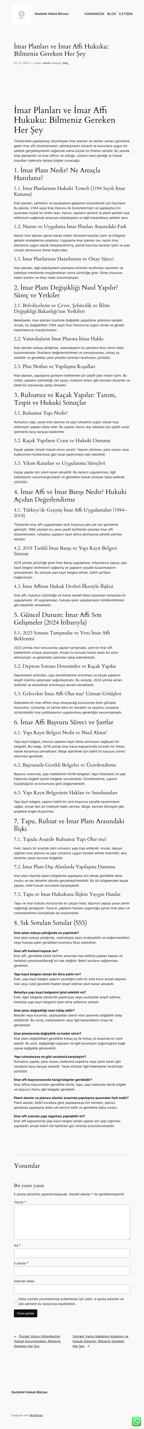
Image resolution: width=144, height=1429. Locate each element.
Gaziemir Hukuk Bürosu (52, 14)
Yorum (20, 1202)
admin (46, 63)
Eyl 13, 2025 (21, 63)
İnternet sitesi (24, 1281)
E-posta (21, 1263)
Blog (65, 63)
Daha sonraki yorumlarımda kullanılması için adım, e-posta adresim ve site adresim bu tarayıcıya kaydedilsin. (71, 1301)
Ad (17, 1245)
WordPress (36, 1415)
